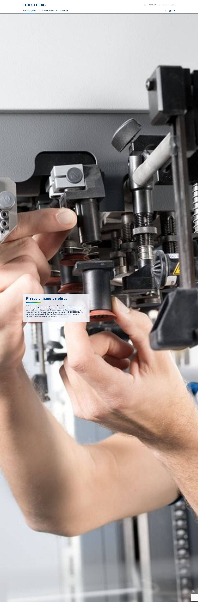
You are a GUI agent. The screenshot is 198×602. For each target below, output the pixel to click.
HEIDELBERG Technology (48, 10)
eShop (146, 5)
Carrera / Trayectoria (169, 5)
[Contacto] (174, 11)
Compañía (64, 10)
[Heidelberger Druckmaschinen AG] (34, 5)
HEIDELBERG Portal (155, 5)
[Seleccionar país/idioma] (170, 11)
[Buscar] (166, 11)
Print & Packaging (29, 10)
